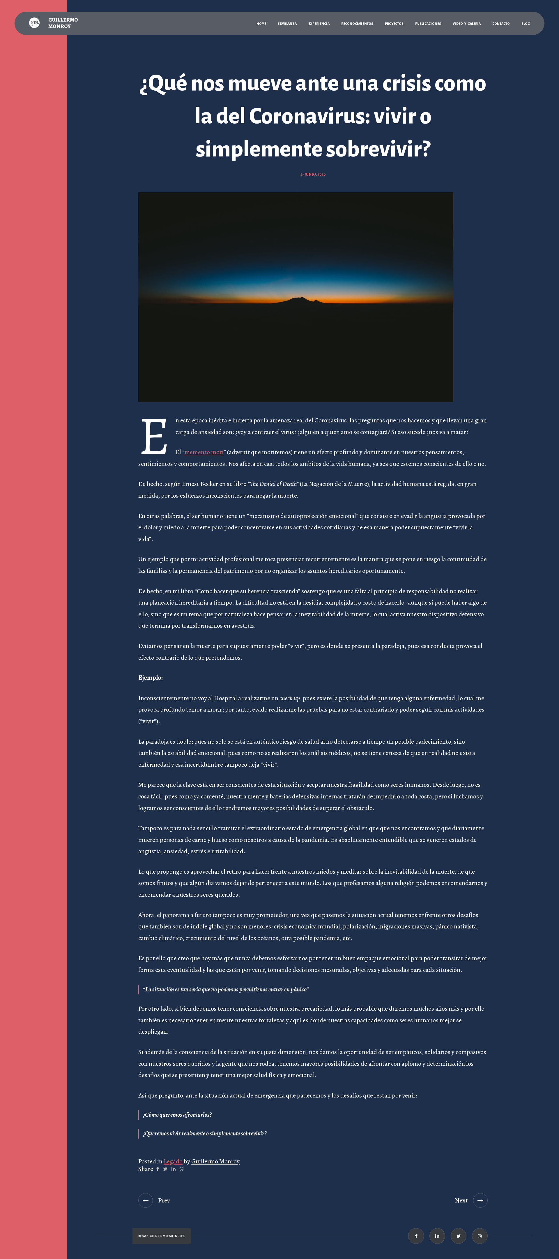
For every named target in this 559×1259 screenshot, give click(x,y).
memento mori (204, 452)
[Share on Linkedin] (173, 1169)
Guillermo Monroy (215, 1161)
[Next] (480, 1200)
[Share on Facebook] (157, 1169)
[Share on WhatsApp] (182, 1169)
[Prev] (145, 1200)
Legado (173, 1161)
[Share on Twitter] (165, 1169)
